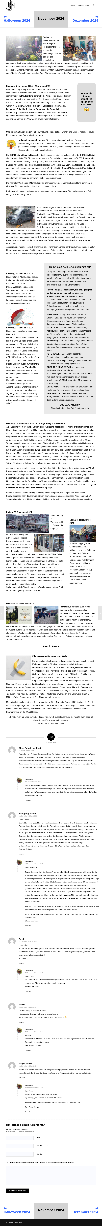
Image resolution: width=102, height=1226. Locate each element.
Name (39, 1137)
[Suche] (94, 5)
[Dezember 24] (100, 613)
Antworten (22, 772)
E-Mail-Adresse (42, 1146)
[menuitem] (72, 5)
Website (39, 1154)
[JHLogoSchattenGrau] (10, 5)
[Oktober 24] (2, 613)
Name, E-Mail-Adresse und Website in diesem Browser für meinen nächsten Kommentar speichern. (42, 1162)
